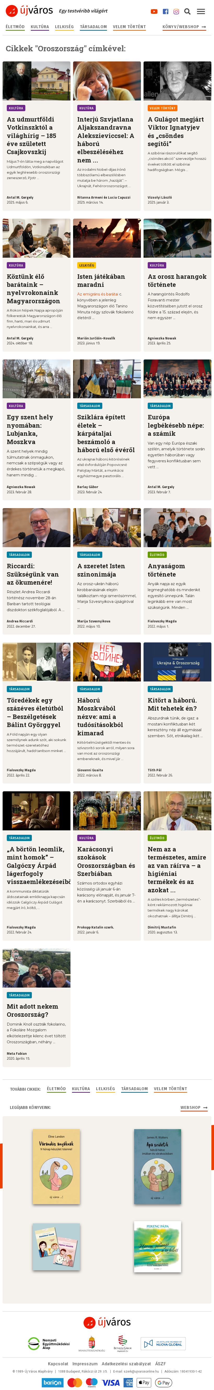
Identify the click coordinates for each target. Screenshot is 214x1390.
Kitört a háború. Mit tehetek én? (172, 704)
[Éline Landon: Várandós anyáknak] (56, 1166)
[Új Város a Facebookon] (165, 10)
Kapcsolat (58, 1363)
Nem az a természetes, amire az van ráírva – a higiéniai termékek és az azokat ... (177, 869)
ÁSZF (160, 1363)
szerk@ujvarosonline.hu (141, 1371)
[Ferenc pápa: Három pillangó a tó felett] (157, 1247)
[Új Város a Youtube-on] (154, 10)
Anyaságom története (166, 570)
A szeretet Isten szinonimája (101, 570)
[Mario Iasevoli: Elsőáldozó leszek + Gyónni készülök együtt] (56, 1246)
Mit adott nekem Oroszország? (32, 1010)
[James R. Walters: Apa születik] (157, 1166)
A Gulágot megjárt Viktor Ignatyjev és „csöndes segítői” (176, 131)
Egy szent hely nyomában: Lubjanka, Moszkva (30, 429)
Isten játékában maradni (101, 280)
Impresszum (85, 1363)
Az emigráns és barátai (97, 294)
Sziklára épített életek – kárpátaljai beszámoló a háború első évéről (106, 433)
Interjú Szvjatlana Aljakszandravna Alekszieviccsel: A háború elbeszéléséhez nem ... (105, 139)
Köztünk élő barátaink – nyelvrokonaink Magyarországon (33, 288)
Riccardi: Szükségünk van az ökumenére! (33, 574)
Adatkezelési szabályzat (126, 1363)
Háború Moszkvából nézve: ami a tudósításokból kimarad (100, 716)
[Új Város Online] (107, 1323)
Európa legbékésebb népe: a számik (176, 425)
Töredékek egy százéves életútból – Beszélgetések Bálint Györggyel (35, 712)
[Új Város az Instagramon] (176, 10)
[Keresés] (187, 10)
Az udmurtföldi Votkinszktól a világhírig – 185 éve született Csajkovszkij (31, 135)
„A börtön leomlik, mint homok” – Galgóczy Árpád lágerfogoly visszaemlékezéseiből (40, 865)
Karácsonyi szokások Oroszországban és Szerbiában (106, 861)
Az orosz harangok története (177, 280)
